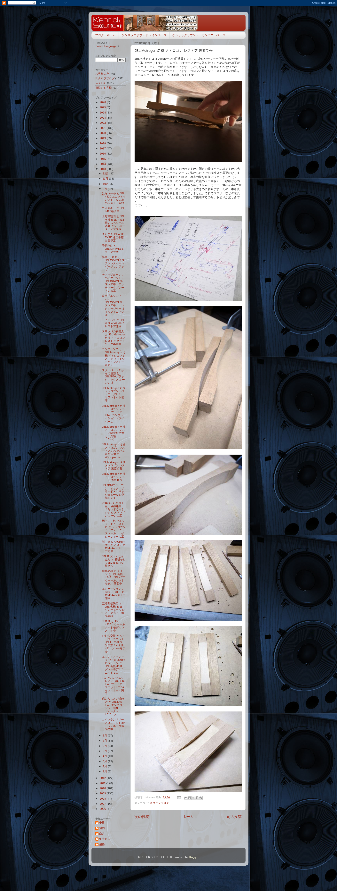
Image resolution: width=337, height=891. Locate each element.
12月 (106, 173)
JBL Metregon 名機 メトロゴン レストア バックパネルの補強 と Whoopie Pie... (113, 451)
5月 (105, 751)
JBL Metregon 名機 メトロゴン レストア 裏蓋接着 (113, 465)
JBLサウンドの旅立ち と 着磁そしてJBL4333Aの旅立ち (114, 561)
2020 (103, 133)
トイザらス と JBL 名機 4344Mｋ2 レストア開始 (114, 323)
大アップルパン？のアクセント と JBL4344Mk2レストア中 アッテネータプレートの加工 (113, 282)
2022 (103, 122)
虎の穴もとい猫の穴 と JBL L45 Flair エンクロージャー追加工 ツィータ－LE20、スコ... (113, 706)
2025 (103, 107)
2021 (103, 128)
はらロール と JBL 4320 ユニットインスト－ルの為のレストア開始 (114, 198)
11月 (106, 178)
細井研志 (104, 838)
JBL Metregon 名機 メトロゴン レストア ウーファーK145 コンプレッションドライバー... (113, 413)
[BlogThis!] (190, 798)
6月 (105, 745)
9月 (105, 189)
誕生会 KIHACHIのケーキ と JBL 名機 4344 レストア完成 (113, 546)
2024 (103, 112)
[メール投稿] (179, 797)
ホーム (188, 817)
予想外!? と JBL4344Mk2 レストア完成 (113, 248)
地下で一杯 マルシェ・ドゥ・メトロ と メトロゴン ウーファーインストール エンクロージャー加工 (114, 528)
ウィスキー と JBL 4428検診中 (113, 210)
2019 (103, 138)
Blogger (193, 857)
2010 (103, 788)
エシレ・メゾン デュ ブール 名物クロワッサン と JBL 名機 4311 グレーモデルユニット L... (114, 664)
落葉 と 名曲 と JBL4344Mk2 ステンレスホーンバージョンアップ (113, 263)
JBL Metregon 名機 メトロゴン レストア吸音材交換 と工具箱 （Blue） (113, 433)
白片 (102, 833)
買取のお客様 (103, 87)
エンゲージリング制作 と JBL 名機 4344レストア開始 (114, 593)
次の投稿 (141, 817)
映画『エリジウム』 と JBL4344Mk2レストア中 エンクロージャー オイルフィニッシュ (113, 305)
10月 (106, 183)
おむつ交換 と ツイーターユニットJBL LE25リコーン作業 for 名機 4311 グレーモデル (113, 643)
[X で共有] (193, 798)
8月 (105, 735)
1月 (105, 771)
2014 (103, 164)
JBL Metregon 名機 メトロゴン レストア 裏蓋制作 (113, 477)
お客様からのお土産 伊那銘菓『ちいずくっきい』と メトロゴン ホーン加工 (113, 509)
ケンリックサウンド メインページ (144, 35)
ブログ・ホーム (105, 35)
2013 (103, 169)
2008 (103, 798)
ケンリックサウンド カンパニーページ (198, 35)
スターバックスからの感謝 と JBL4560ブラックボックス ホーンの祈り (113, 376)
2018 (103, 143)
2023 (103, 117)
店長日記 (100, 83)
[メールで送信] (186, 798)
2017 (103, 148)
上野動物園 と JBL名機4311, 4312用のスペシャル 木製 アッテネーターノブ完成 (113, 223)
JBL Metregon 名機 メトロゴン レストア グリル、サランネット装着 (113, 394)
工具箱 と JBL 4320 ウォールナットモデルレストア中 (113, 626)
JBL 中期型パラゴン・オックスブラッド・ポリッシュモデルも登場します (113, 491)
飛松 (102, 844)
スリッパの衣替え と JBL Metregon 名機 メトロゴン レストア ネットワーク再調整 (114, 338)
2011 (103, 783)
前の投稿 (234, 817)
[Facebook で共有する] (197, 798)
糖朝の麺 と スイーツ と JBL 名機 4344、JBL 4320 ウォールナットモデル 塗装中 (113, 577)
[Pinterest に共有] (201, 798)
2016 (103, 153)
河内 (102, 828)
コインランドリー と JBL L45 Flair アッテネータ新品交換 (113, 724)
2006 (103, 808)
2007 (103, 803)
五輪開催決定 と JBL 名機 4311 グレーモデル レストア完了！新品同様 (113, 610)
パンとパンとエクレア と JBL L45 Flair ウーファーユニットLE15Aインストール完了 (113, 685)
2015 (103, 158)
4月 (105, 756)
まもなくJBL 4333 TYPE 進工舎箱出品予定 (113, 237)
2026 (103, 102)
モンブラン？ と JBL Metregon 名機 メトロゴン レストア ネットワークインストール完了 (114, 357)
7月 (105, 740)
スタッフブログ (159, 803)
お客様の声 (102, 73)
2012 (103, 778)
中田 (102, 822)
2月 (105, 766)
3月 (105, 761)
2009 (103, 793)
